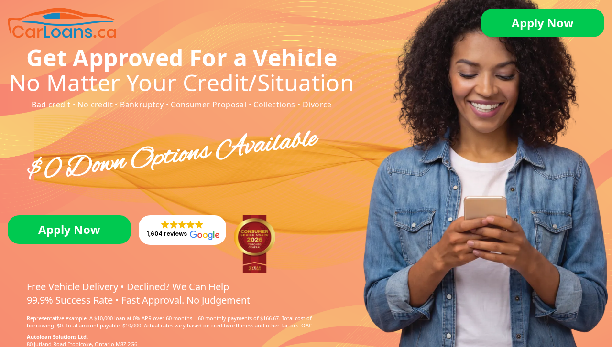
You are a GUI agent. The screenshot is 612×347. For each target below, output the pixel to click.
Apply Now (543, 23)
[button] (182, 230)
